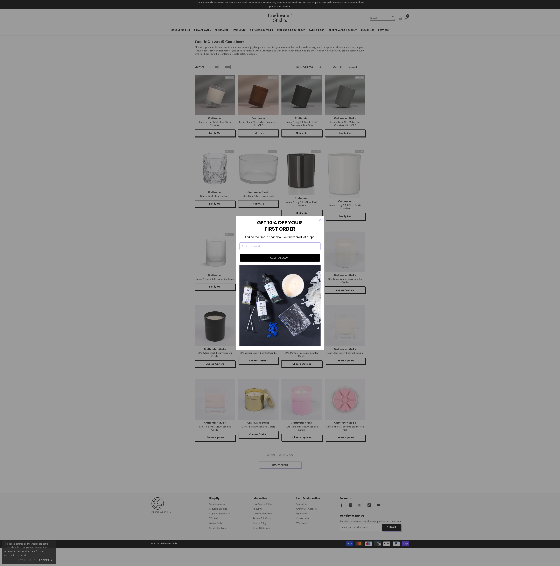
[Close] (320, 219)
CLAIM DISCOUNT (280, 257)
